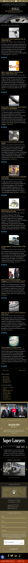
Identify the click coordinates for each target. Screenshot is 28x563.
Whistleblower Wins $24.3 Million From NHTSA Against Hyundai (13, 210)
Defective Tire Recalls (8, 387)
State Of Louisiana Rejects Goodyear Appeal (12, 142)
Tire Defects (6, 394)
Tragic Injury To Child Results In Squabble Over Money (14, 177)
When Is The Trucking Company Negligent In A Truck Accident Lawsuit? (13, 280)
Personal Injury (7, 392)
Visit (20, 1)
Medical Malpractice (8, 390)
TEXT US (21, 561)
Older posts (5, 370)
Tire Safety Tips (7, 396)
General (5, 389)
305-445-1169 (13, 508)
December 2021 (7, 381)
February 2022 (6, 378)
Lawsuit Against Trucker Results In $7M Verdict (13, 247)
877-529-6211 (16, 9)
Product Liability (7, 393)
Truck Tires (6, 397)
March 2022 (6, 376)
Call (12, 1)
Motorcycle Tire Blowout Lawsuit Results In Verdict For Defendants (14, 107)
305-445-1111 (15, 8)
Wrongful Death (7, 399)
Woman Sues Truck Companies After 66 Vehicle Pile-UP (13, 39)
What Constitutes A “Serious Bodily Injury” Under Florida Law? (12, 72)
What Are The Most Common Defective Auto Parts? (13, 313)
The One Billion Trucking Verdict (11, 347)
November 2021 (7, 382)
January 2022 (6, 379)
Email (16, 1)
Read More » (15, 54)
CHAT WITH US (7, 561)
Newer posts (23, 370)
